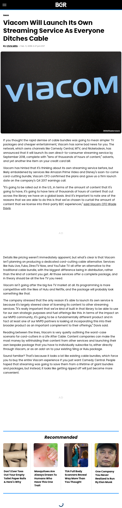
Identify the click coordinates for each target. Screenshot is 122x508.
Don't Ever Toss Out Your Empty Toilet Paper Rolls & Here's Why (15, 477)
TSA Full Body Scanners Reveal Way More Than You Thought (76, 477)
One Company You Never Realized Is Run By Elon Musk (105, 477)
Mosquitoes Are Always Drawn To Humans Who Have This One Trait (45, 478)
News (6, 15)
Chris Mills (12, 46)
